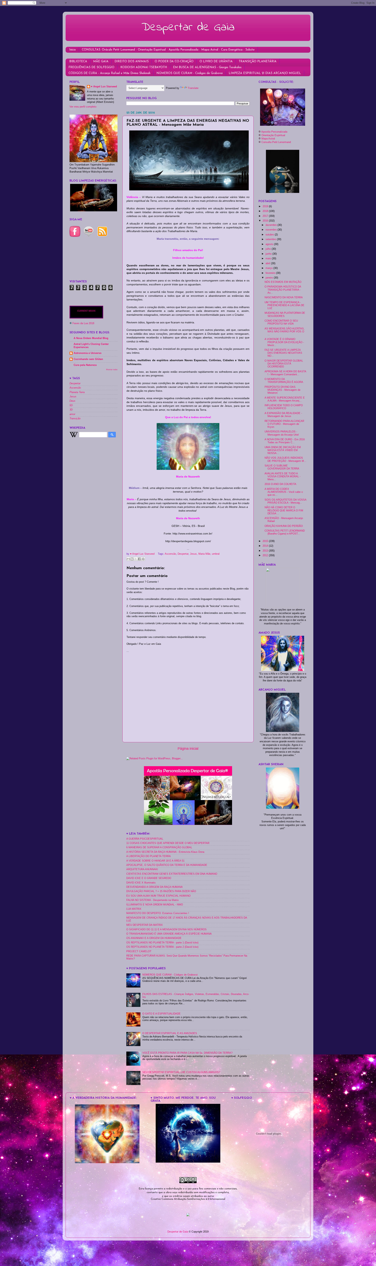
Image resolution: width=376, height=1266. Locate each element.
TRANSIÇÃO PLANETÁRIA (258, 61)
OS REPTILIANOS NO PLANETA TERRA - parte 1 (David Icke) (162, 942)
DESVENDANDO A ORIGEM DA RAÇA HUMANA (154, 887)
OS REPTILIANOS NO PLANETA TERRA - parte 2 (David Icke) (162, 947)
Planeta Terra (77, 392)
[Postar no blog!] (132, 559)
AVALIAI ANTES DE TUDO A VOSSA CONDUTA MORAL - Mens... (282, 476)
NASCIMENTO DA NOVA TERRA (284, 297)
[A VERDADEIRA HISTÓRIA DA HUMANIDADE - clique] (107, 1162)
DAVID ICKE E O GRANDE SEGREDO (148, 878)
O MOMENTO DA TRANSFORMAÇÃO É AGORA (284, 380)
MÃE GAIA (100, 61)
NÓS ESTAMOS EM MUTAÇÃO (283, 282)
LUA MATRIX (133, 909)
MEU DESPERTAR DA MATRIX (144, 925)
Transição (75, 418)
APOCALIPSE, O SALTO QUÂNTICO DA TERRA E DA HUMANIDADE (166, 865)
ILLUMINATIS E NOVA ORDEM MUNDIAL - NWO (154, 904)
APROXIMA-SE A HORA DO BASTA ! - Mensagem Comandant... (285, 373)
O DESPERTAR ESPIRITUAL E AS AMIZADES (169, 1033)
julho (269, 249)
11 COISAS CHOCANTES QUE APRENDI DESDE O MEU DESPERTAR (167, 843)
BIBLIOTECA (78, 61)
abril (268, 263)
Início (72, 49)
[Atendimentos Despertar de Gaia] (282, 125)
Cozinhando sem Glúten (88, 359)
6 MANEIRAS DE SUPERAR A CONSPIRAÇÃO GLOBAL (159, 847)
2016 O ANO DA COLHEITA (280, 484)
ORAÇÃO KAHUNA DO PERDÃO (284, 526)
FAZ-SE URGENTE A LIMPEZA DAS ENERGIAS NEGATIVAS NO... (283, 353)
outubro (270, 234)
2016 (266, 220)
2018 (266, 211)
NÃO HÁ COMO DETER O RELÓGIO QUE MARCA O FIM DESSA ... (284, 510)
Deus (72, 401)
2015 (266, 541)
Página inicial (188, 749)
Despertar (183, 554)
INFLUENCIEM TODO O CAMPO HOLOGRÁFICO (284, 407)
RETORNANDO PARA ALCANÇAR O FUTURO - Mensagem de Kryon (284, 424)
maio (269, 258)
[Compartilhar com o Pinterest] (143, 559)
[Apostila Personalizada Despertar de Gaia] (188, 824)
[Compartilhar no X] (136, 559)
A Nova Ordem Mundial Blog (91, 338)
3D (71, 409)
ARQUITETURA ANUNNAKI (142, 869)
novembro (271, 229)
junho (269, 253)
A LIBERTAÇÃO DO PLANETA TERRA (148, 856)
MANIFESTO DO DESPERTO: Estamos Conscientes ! (157, 913)
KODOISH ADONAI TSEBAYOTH (143, 67)
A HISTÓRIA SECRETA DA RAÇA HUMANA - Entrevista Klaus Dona (165, 852)
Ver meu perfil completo (83, 106)
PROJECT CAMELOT (138, 951)
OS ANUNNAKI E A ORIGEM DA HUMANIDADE (154, 938)
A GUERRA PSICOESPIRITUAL (144, 838)
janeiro (270, 277)
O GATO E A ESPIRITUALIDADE (161, 1013)
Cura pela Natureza (85, 365)
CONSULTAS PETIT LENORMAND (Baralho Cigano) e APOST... (285, 532)
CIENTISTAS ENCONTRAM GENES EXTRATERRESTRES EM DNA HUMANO (171, 874)
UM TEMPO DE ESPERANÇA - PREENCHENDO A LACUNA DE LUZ (284, 305)
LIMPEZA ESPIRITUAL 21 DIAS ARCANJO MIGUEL (265, 73)
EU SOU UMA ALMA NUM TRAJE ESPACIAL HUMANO (158, 895)
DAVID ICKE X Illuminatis (141, 882)
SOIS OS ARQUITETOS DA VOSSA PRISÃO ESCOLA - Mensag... (285, 501)
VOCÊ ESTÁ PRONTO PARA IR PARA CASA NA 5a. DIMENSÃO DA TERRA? (187, 1053)
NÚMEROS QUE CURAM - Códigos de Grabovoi (189, 73)
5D (71, 405)
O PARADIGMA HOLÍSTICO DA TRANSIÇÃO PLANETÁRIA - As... (283, 289)
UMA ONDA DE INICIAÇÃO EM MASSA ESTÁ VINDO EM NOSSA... (283, 450)
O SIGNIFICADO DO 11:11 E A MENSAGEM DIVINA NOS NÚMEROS (166, 929)
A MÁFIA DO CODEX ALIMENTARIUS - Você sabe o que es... (284, 492)
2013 (266, 550)
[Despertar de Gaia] (188, 1161)
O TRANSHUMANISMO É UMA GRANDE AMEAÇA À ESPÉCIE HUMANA (169, 933)
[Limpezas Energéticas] (93, 210)
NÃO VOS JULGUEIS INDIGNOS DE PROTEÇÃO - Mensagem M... (285, 459)
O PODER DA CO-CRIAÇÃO (174, 61)
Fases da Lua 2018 (83, 323)
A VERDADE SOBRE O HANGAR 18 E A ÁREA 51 (155, 860)
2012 (266, 555)
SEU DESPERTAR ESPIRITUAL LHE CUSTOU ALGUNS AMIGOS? (181, 1072)
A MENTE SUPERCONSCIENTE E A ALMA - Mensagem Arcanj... (285, 399)
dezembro (271, 225)
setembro (271, 239)
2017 (266, 216)
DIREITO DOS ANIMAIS (132, 61)
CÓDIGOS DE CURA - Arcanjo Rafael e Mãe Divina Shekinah (109, 73)
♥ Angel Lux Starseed (104, 86)
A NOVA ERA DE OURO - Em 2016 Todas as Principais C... (285, 441)
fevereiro (271, 273)
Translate (193, 88)
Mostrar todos (112, 369)
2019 (266, 206)
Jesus (193, 554)
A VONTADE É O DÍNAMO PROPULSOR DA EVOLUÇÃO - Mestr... (284, 342)
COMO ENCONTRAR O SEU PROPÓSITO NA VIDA (281, 322)
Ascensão (170, 554)
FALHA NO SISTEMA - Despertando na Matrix (152, 900)
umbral (216, 554)
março (269, 268)
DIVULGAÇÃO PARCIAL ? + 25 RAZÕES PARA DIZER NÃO (161, 891)
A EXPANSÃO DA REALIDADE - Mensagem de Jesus (283, 415)
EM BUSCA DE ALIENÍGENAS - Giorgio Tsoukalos (207, 67)
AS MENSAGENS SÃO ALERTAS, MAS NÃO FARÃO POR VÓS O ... (285, 331)
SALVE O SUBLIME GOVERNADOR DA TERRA (282, 467)
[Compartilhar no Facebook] (139, 559)
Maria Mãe (204, 554)
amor (72, 414)
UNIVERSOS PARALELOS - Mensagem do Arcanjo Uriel (282, 433)
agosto (270, 244)
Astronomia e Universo (87, 353)
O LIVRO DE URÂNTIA (216, 61)
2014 (266, 545)
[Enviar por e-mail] (128, 559)
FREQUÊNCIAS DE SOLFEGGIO (91, 67)
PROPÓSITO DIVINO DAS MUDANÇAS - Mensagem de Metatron (282, 390)
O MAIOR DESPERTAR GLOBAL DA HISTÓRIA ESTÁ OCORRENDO (284, 363)
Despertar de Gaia (188, 27)
